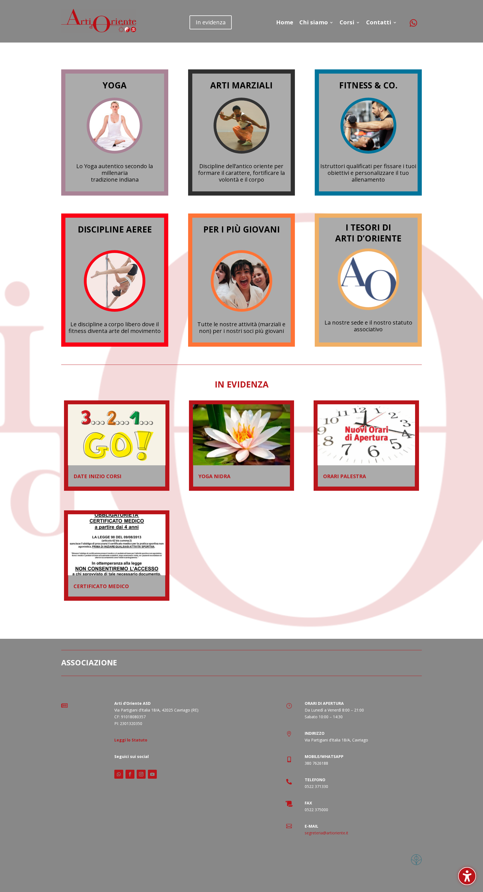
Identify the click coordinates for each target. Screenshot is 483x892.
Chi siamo (313, 23)
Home (284, 23)
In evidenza (211, 22)
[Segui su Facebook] (130, 774)
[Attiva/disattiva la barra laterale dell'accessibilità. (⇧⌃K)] (467, 876)
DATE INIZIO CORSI (97, 476)
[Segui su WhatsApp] (413, 20)
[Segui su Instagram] (141, 774)
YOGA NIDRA (214, 476)
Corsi (347, 23)
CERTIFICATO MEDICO (101, 586)
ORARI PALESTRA (344, 476)
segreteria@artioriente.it (326, 832)
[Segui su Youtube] (152, 774)
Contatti (378, 23)
